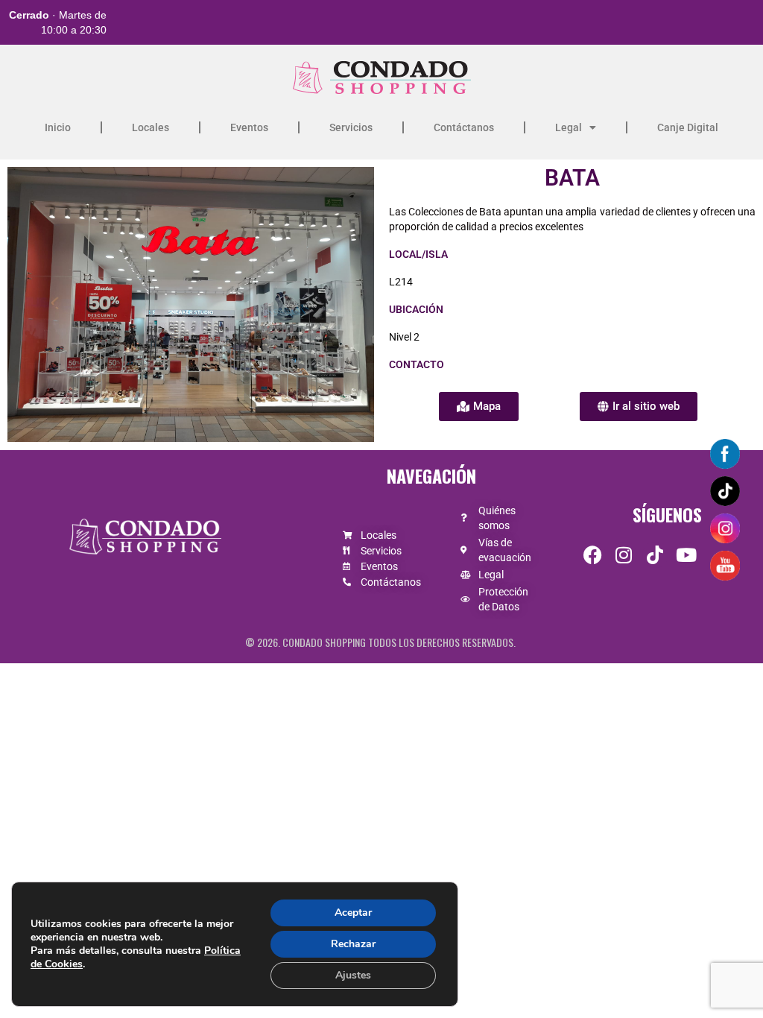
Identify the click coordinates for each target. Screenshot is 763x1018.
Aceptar (353, 912)
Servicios (351, 127)
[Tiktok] (655, 555)
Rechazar (353, 944)
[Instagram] (624, 555)
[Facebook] (593, 555)
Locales (150, 127)
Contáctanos (464, 127)
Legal (568, 127)
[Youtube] (687, 555)
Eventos (249, 127)
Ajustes (353, 975)
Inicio (58, 127)
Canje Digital (687, 127)
